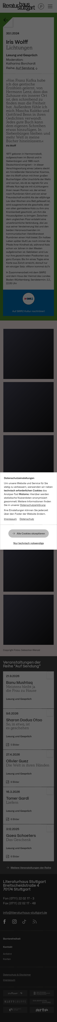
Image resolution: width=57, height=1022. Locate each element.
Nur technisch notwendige (28, 543)
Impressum (10, 519)
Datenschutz (27, 519)
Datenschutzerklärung (32, 505)
